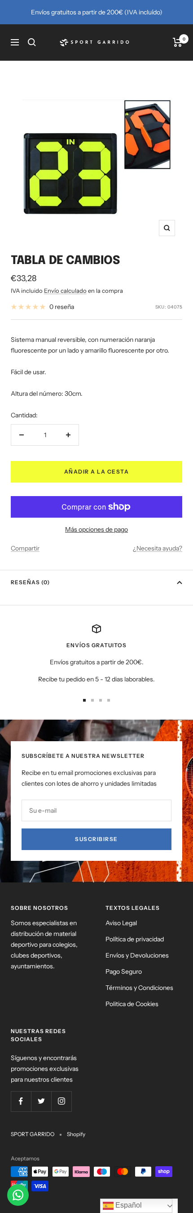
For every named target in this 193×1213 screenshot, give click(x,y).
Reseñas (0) (30, 582)
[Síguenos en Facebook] (21, 1101)
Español (128, 1205)
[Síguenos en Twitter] (41, 1101)
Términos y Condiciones (139, 988)
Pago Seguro (123, 971)
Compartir (25, 548)
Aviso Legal (121, 923)
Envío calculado (65, 290)
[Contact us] (18, 1195)
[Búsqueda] (32, 42)
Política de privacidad (134, 939)
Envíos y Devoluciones (137, 955)
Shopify (76, 1134)
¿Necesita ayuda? (157, 548)
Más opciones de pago (96, 529)
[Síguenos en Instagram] (61, 1101)
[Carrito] (177, 42)
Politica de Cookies (131, 1004)
